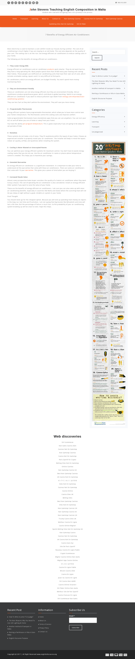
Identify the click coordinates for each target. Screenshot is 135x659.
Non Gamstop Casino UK (67, 470)
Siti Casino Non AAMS (67, 581)
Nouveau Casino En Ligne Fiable (67, 550)
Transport (24, 19)
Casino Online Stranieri (67, 585)
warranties (29, 170)
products (50, 69)
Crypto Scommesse (67, 553)
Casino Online (67, 491)
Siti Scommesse (67, 442)
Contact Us (56, 19)
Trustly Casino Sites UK (67, 519)
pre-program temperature (33, 124)
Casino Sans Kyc (67, 543)
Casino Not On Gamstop (67, 456)
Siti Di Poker (81, 24)
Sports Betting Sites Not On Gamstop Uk (67, 529)
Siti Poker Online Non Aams (67, 588)
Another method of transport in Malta (106, 88)
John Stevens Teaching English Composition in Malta (67, 10)
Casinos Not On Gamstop (93, 19)
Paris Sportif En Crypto (67, 460)
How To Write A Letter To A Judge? (104, 76)
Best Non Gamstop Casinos (67, 473)
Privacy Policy (44, 628)
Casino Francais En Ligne (67, 595)
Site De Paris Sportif (67, 546)
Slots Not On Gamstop (67, 484)
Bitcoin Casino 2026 (67, 571)
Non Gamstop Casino (67, 533)
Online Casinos (67, 467)
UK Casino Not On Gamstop (67, 477)
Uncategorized (97, 132)
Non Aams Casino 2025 (67, 446)
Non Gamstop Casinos (72, 19)
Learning (35, 19)
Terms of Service (45, 624)
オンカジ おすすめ (67, 564)
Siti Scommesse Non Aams (68, 599)
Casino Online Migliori (67, 526)
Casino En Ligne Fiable (67, 567)
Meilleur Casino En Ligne (67, 522)
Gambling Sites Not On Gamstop (61, 24)
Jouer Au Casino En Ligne (67, 578)
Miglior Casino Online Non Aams (67, 557)
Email (72, 616)
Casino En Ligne (67, 574)
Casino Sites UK (67, 494)
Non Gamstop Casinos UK (67, 508)
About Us (45, 19)
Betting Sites (67, 498)
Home (15, 19)
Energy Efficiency (98, 117)
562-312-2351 (122, 2)
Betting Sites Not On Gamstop (67, 463)
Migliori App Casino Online (67, 560)
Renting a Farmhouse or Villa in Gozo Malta (108, 93)
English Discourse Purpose (102, 98)
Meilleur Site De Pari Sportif (67, 592)
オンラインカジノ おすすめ (67, 480)
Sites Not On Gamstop (67, 505)
